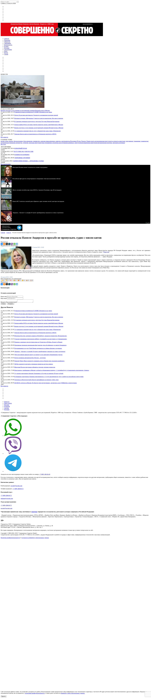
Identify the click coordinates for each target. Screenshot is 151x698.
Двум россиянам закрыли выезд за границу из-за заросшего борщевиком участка (38, 354)
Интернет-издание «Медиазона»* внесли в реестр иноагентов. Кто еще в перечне (38, 118)
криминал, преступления (75, 143)
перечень (34, 511)
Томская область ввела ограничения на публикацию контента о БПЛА (35, 134)
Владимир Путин (75, 141)
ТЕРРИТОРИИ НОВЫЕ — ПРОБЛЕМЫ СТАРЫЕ (28, 161)
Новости (6, 401)
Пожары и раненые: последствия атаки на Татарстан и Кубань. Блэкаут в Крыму (38, 342)
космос (3, 141)
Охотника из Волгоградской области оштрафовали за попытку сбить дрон (36, 379)
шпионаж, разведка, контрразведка (59, 141)
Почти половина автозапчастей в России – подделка (30, 358)
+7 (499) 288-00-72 (17, 488)
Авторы (6, 408)
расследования (63, 143)
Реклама (6, 405)
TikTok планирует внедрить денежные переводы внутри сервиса (33, 364)
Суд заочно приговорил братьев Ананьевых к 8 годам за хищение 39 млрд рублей (38, 373)
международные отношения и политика (47, 143)
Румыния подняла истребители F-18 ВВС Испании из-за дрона (33, 112)
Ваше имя (4, 296)
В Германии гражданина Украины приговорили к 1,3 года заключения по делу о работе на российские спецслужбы (48, 376)
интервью (122, 143)
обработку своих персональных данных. (73, 693)
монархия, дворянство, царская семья (38, 141)
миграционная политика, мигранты (108, 143)
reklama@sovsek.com (7, 498)
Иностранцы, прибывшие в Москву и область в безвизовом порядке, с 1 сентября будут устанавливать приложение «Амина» (51, 370)
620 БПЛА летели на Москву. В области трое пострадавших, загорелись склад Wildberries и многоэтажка (45, 383)
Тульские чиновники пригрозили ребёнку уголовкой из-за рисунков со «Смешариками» (40, 339)
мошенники (87, 143)
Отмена (3, 303)
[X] (7, 244)
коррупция (94, 143)
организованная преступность (104, 141)
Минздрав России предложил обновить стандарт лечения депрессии (34, 367)
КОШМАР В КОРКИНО (21, 154)
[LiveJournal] (9, 244)
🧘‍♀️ (31, 280)
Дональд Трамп (86, 141)
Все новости (4, 137)
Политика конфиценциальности (10, 537)
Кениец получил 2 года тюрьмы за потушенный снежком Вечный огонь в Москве (25, 110)
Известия (106, 252)
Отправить (10, 303)
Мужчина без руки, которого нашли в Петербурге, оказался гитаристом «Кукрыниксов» (40, 336)
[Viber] (12, 244)
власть (93, 141)
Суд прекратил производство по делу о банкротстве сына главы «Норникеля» (37, 131)
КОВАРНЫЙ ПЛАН (20, 148)
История (6, 409)
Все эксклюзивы (6, 164)
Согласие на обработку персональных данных (35, 537)
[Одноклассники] (4, 244)
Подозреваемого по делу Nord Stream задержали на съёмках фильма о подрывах (38, 348)
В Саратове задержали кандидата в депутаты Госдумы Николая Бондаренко (36, 121)
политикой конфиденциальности (35, 693)
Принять (3, 696)
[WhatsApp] (14, 244)
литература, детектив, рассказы (25, 143)
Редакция (7, 406)
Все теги (3, 144)
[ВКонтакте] (2, 244)
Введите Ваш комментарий (9, 302)
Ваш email (4, 298)
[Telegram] (17, 244)
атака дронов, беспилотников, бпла (16, 141)
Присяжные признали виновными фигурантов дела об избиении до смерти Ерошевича (40, 345)
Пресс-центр (8, 403)
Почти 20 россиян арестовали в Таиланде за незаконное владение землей (36, 115)
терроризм (12, 143)
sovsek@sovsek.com (16, 485)
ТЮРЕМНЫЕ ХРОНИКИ (22, 158)
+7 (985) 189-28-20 (44, 474)
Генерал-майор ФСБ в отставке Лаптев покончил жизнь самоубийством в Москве (38, 124)
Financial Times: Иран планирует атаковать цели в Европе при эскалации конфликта (39, 361)
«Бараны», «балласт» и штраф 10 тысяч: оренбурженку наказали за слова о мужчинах (39, 351)
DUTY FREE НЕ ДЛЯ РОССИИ (23, 151)
